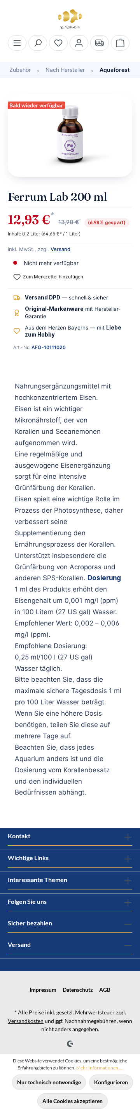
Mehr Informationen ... (99, 1068)
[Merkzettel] (58, 43)
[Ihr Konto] (79, 43)
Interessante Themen (37, 879)
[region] (70, 139)
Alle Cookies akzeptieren (72, 1101)
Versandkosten (26, 1021)
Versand (60, 249)
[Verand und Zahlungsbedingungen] (99, 43)
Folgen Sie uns (27, 901)
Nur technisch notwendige (49, 1082)
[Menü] (17, 43)
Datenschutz (78, 989)
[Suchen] (37, 43)
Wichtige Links (28, 857)
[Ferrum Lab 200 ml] (70, 135)
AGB (104, 989)
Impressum (43, 989)
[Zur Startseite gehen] (70, 19)
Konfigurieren (111, 1082)
